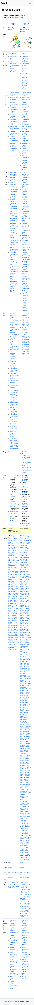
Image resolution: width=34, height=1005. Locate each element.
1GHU (22, 889)
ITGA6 (27, 666)
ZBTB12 (22, 856)
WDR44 (26, 851)
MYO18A (22, 711)
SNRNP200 (23, 801)
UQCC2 (22, 839)
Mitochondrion (14, 55)
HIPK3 (25, 655)
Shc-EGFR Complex (13, 71)
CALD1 (10, 547)
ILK (9, 590)
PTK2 (10, 629)
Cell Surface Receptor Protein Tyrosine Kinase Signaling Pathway (13, 925)
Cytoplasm (13, 53)
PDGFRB (14, 617)
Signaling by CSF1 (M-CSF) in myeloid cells (14, 446)
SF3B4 (22, 781)
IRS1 (9, 593)
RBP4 (26, 770)
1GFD (25, 888)
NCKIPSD (23, 714)
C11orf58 (10, 544)
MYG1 (22, 709)
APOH (22, 557)
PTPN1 (22, 759)
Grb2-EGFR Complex (25, 88)
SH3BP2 (22, 786)
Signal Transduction (25, 173)
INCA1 (22, 663)
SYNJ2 (22, 818)
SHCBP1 (10, 637)
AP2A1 (10, 539)
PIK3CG (28, 736)
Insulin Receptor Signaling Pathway (12, 195)
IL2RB (16, 586)
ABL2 (21, 540)
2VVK (22, 898)
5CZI (9, 888)
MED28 (27, 694)
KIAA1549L (23, 677)
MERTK (26, 695)
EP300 (26, 622)
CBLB (17, 547)
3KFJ (21, 903)
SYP (26, 818)
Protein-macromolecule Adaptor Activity (26, 151)
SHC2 (22, 793)
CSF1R (10, 557)
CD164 (25, 581)
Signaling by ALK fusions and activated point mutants (26, 348)
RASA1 (17, 634)
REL (29, 770)
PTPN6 (15, 632)
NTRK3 (10, 614)
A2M (25, 537)
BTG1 (22, 573)
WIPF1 (22, 852)
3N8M (28, 905)
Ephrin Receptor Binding (12, 143)
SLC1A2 (27, 798)
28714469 (24, 499)
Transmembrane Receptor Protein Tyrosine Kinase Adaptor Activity (14, 101)
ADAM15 (28, 542)
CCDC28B (26, 579)
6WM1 (25, 913)
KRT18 (13, 597)
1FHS (29, 884)
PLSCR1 (10, 624)
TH (17, 532)
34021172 (13, 513)
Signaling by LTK (25, 354)
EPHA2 (14, 564)
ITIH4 (25, 668)
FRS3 (22, 643)
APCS (26, 556)
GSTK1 (26, 651)
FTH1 (25, 643)
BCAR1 (28, 568)
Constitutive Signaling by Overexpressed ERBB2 (14, 417)
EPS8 (13, 566)
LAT (25, 680)
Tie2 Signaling (14, 350)
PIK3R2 (10, 620)
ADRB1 (22, 544)
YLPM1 (22, 854)
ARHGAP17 (23, 559)
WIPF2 (26, 852)
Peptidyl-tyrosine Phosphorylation (14, 984)
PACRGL (22, 724)
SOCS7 (22, 805)
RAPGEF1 (11, 634)
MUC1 (25, 707)
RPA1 (22, 777)
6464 (9, 863)
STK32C (22, 813)
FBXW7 (16, 571)
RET (12, 636)
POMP (27, 745)
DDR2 (17, 561)
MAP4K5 (28, 689)
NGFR (10, 610)
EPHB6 (27, 626)
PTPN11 (10, 631)
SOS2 (13, 639)
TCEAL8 (22, 823)
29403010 (12, 496)
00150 (22, 868)
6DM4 (13, 888)
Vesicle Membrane (25, 79)
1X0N (28, 893)
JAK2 (13, 595)
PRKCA (16, 626)
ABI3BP (22, 539)
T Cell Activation (25, 233)
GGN (27, 646)
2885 (21, 863)
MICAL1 (26, 699)
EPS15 (26, 627)
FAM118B (11, 571)
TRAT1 (22, 832)
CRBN (26, 597)
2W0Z (22, 900)
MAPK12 (27, 690)
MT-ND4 (22, 706)
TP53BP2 (23, 830)
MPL (13, 607)
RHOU (25, 774)
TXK (29, 835)
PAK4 (29, 726)
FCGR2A (10, 573)
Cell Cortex (25, 73)
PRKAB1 (27, 748)
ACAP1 (26, 540)
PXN (21, 765)
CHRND (27, 591)
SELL (21, 779)
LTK (16, 598)
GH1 (15, 579)
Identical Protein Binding (26, 156)
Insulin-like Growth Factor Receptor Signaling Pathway (14, 256)
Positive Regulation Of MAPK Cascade (14, 234)
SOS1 (10, 639)
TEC (12, 644)
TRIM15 (13, 646)
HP (21, 660)
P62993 (27, 878)
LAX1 (21, 682)
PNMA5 (28, 741)
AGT (21, 547)
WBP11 (22, 849)
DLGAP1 (22, 608)
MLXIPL (22, 701)
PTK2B (14, 629)
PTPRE (27, 764)
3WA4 (29, 908)
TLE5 (21, 827)
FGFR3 (27, 637)
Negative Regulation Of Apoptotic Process (14, 227)
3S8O (25, 908)
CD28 (25, 585)
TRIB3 (26, 832)
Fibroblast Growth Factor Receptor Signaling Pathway (26, 199)
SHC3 (25, 793)
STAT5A (13, 641)
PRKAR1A (23, 750)
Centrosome (25, 63)
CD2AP (22, 586)
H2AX (23, 653)
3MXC (25, 903)
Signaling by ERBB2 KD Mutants (13, 423)
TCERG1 (27, 823)
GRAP (13, 581)
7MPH (26, 915)
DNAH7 (10, 532)
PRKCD (10, 627)
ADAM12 (22, 542)
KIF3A (29, 677)
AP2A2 (15, 539)
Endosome (25, 58)
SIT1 (27, 796)
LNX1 (25, 683)
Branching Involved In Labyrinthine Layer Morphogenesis (26, 288)
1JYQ (22, 891)
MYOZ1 (28, 711)
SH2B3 (27, 782)
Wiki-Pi (4, 3)
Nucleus (24, 53)
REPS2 (27, 772)
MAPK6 (10, 603)
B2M (24, 568)
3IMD (28, 900)
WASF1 (26, 846)
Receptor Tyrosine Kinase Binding (14, 138)
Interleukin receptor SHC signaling (13, 411)
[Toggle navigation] (30, 3)
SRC (9, 641)
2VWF (25, 898)
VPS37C (25, 844)
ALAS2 (27, 549)
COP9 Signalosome (25, 76)
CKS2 (22, 593)
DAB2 (22, 603)
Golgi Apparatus (25, 61)
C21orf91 (28, 574)
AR (12, 540)
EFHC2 (27, 619)
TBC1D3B (23, 820)
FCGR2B (28, 636)
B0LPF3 (22, 878)
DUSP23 (14, 562)
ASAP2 (22, 566)
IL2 (13, 586)
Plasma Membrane (13, 62)
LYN (9, 600)
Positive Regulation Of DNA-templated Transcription (14, 248)
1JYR (25, 891)
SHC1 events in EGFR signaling (14, 347)
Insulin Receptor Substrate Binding (24, 161)
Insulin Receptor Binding (12, 116)
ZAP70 (14, 649)
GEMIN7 (10, 579)
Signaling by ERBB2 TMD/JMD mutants (13, 434)
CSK (14, 559)
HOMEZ (28, 658)
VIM (21, 844)
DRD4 (22, 615)
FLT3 (14, 532)
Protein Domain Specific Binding (26, 145)
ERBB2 (10, 568)
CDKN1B (27, 588)
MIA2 (21, 699)
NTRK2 (15, 612)
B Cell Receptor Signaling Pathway (26, 281)
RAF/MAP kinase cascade (14, 374)
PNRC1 (22, 743)
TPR (9, 646)
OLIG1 (26, 723)
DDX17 (27, 607)
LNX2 (29, 683)
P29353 (10, 878)
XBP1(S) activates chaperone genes (13, 357)
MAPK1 (10, 602)
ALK (13, 537)
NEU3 (22, 716)
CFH (26, 590)
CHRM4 (22, 591)
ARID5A (22, 564)
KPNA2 (25, 678)
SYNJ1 (28, 817)
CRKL (13, 556)
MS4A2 (22, 702)
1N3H (13, 883)
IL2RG (10, 588)
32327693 (12, 501)
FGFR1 (10, 574)
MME (9, 607)
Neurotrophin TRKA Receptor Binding (14, 128)
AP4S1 (22, 556)
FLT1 (9, 576)
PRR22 (22, 752)
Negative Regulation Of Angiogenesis (14, 201)
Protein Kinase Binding (26, 136)
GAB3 (22, 646)
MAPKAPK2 (11, 605)
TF (24, 825)
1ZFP (21, 895)
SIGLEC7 (23, 796)
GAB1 (10, 578)
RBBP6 (27, 769)
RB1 (9, 636)
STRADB (27, 813)
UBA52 (26, 837)
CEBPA (22, 590)
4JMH (13, 886)
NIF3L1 (26, 718)
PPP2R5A (11, 626)
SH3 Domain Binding (25, 132)
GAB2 (13, 578)
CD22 (13, 549)
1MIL (9, 883)
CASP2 (22, 578)
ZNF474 (22, 859)
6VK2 (21, 913)
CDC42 (22, 588)
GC (25, 646)
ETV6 (28, 632)
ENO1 (22, 622)
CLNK (25, 593)
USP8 (27, 840)
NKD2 (22, 719)
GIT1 (24, 648)
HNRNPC (23, 656)
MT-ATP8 (27, 704)
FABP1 (22, 634)
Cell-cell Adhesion (12, 291)
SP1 (17, 639)
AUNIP (27, 566)
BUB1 (16, 542)
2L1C (9, 886)
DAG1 (10, 561)
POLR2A (22, 745)
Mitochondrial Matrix (13, 57)
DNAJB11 (23, 610)
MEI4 (21, 695)
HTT (27, 660)
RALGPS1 (26, 765)
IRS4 (28, 665)
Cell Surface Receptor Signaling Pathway (13, 943)
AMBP (26, 550)
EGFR (10, 564)
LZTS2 (27, 685)
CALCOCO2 (11, 545)
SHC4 (29, 793)
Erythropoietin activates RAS (14, 403)
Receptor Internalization (26, 224)
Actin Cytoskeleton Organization (13, 206)
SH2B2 (16, 636)
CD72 (26, 586)
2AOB (29, 895)
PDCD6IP (23, 730)
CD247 (10, 550)
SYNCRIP (23, 817)
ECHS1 (22, 619)
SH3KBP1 (23, 788)
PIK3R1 (16, 619)
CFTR (16, 554)
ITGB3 (16, 593)
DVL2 (21, 617)
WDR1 (22, 851)
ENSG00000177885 (25, 873)
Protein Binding (14, 131)
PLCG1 (15, 620)
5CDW (29, 910)
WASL (26, 847)
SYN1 (24, 815)
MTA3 (22, 707)
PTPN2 (10, 632)
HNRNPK (23, 658)
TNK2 (22, 828)
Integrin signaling (12, 352)
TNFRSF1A (27, 827)
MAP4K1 (13, 600)
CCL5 (21, 581)
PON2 (22, 747)
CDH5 (13, 552)
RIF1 (28, 774)
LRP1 (13, 598)
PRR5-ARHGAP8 (24, 752)
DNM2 (22, 612)
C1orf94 (26, 573)
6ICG (21, 912)
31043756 (13, 477)
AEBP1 (22, 545)
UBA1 (22, 837)
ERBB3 (15, 568)
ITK (29, 668)
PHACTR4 (23, 733)
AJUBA (22, 549)
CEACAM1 (11, 554)
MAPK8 (15, 603)
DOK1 (10, 562)
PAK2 (25, 726)
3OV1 (21, 906)
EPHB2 (22, 626)
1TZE (25, 893)
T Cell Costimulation (26, 221)
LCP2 (9, 598)
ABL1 (26, 539)
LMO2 (22, 683)
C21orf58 (22, 574)
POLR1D (27, 743)
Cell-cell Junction (24, 71)
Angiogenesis (13, 172)
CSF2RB (15, 557)
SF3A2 (26, 779)
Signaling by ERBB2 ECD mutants (13, 428)
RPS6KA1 (26, 777)
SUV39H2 (16, 643)
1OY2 (16, 883)
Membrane (25, 82)
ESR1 (14, 569)
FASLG (27, 634)
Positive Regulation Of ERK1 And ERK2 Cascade (14, 263)
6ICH (25, 912)
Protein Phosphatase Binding (25, 140)
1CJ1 (25, 884)
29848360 (24, 501)
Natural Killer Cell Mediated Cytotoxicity (26, 237)
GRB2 (25, 24)
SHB (27, 789)
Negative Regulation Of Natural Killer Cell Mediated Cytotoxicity (26, 257)
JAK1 (21, 670)
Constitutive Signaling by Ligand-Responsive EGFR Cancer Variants (14, 318)
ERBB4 (10, 569)
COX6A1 (27, 595)
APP (9, 540)
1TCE (17, 884)
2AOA (25, 895)
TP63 (27, 830)
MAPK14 (15, 602)
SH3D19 (28, 786)
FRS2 (27, 641)
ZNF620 (27, 859)
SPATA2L (26, 806)
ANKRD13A (23, 552)
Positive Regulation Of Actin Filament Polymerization (26, 215)
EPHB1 (27, 624)
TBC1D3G (23, 822)
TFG (26, 825)
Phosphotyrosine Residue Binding (14, 94)
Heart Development (13, 183)
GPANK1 (22, 649)
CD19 (21, 583)
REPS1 (22, 772)
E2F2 (25, 617)
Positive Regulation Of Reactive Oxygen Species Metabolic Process (26, 305)
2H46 (21, 896)
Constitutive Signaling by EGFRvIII (13, 370)
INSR (14, 591)
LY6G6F (22, 685)
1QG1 (10, 884)
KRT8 (22, 680)
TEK (15, 644)
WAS (21, 846)
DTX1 (25, 615)
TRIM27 (22, 834)
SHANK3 (22, 789)
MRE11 (27, 701)
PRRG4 (28, 755)
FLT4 (13, 576)
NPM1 (14, 610)
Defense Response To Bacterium (13, 221)
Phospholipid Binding (13, 134)
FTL (28, 643)
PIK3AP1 (28, 735)
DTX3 (28, 615)
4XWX (17, 886)
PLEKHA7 (23, 741)
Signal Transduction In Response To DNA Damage (26, 244)
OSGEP (10, 615)
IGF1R (10, 586)
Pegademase (25, 452)
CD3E (14, 550)
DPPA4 (22, 614)
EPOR (10, 566)
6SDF (28, 912)
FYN (16, 576)
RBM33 (22, 770)
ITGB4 (10, 595)
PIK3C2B (11, 619)
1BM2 (25, 883)
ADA (29, 540)
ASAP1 (27, 564)
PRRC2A (22, 755)
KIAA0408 (23, 675)
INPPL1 (10, 591)
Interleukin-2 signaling (13, 400)
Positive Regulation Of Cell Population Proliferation (14, 188)
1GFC (22, 888)
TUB (27, 835)
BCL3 (9, 542)
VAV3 (9, 649)
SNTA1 (22, 803)
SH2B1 (26, 781)
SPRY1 (22, 808)
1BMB (22, 884)
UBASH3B (11, 648)
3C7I (25, 900)
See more (11, 988)
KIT (9, 597)
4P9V (21, 910)
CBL (14, 547)
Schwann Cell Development (26, 205)
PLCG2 (10, 622)
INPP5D (13, 590)
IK (29, 660)
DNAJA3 (28, 608)
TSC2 (26, 834)
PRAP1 (22, 748)
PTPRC (22, 764)
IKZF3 (22, 661)
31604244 (24, 493)
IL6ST (17, 588)
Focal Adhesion (14, 65)
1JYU (28, 891)
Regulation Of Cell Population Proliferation (14, 216)
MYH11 (26, 709)
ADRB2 (27, 544)
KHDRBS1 (23, 672)
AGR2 (26, 545)
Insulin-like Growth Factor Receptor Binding (14, 122)
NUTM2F (27, 721)
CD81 (9, 552)
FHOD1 (22, 639)
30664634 (12, 484)
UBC (29, 837)
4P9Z (25, 910)
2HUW (29, 896)
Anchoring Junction (13, 67)
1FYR (22, 886)
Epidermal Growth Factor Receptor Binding (14, 110)
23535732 (13, 510)
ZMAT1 (22, 857)
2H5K (25, 896)
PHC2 (28, 733)
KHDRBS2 (23, 673)
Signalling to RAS (13, 340)
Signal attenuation (13, 378)
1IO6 (28, 889)
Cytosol (12, 60)
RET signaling (14, 390)
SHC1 (13, 24)
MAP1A (22, 687)
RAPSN (29, 767)
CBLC (10, 549)
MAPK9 (28, 692)
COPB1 (22, 595)
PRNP (28, 750)
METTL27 (26, 697)
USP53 (27, 839)
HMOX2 (14, 585)
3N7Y (21, 905)
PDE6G (22, 731)
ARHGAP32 (23, 561)
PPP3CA (26, 747)
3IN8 (27, 901)
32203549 (24, 511)
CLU (28, 593)
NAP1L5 (26, 712)
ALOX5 (22, 550)
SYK (9, 644)
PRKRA (15, 627)
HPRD (13, 17)
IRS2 (13, 593)
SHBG (22, 791)
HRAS (24, 660)
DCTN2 (27, 605)
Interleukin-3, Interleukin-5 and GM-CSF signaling (13, 364)
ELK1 (28, 620)
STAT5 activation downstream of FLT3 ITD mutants (26, 331)
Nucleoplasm (25, 55)
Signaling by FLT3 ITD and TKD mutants (26, 337)
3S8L (28, 906)
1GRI (25, 889)
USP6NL (22, 840)
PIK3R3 (22, 740)
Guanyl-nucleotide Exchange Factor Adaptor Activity (26, 112)
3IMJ (21, 901)
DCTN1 (22, 605)
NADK (22, 712)
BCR (13, 542)
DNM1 (28, 610)
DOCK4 (26, 612)
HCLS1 (27, 653)
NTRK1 (10, 612)
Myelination (25, 240)
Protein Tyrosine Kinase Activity (14, 949)
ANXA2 (28, 554)
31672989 (24, 506)
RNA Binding (25, 97)
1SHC (13, 884)
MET (17, 605)
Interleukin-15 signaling (13, 393)
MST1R (16, 608)
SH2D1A (22, 784)
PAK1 (10, 617)
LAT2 (27, 680)
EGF (21, 620)
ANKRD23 (23, 554)
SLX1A (22, 799)
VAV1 (16, 648)
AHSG (25, 547)
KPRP (29, 678)
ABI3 (28, 537)
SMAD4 (16, 637)
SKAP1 (22, 798)
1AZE (22, 883)
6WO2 (22, 915)
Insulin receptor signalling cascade (14, 382)
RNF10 (22, 776)
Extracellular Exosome (25, 84)
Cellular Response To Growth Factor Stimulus (14, 270)
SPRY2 (27, 808)
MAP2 (26, 687)
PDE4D (28, 730)
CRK (9, 556)
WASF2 (22, 847)
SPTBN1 (22, 810)
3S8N (21, 908)
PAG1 (14, 615)
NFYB (25, 716)
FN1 (25, 641)
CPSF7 (22, 597)
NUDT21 (15, 614)
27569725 (12, 506)
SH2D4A (28, 784)
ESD (21, 632)
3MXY (29, 903)
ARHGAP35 (23, 562)
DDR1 (13, 561)
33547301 (24, 481)
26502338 (25, 498)
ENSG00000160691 (13, 873)
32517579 (25, 488)
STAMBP (26, 811)
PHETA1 (22, 735)
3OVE (25, 906)
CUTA (29, 602)
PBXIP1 (22, 728)
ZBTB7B (27, 856)
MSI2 (26, 702)
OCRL (22, 723)
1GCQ (25, 886)
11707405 (26, 15)
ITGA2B (22, 666)
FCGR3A (16, 573)
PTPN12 (15, 631)
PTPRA (27, 762)
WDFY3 (27, 849)
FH (30, 637)
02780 (10, 868)
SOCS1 (27, 803)
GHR (9, 581)
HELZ (22, 655)
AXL (14, 540)
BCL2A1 (22, 569)
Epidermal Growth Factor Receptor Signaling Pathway (14, 177)
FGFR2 (15, 574)
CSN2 (22, 602)
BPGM (26, 571)
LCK (16, 597)
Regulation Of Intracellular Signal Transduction (14, 958)
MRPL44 (10, 608)
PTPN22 (27, 760)
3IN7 (25, 901)
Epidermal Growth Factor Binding (14, 148)
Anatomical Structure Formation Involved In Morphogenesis (26, 274)
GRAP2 (10, 583)
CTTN (25, 602)
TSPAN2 (22, 835)
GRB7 (10, 585)
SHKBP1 (22, 794)
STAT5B (10, 643)
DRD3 (26, 614)
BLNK (22, 571)
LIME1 (29, 682)
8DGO (22, 917)
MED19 (22, 694)
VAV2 (25, 842)
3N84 (25, 905)
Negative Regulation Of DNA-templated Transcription (14, 241)
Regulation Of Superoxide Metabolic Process (14, 285)
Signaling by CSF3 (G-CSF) (14, 439)
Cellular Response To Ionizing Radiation (25, 296)
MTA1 (26, 706)
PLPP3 (15, 622)
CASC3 (27, 576)
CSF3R (10, 559)
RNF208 (27, 776)
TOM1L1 (26, 828)
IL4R (13, 588)
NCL (27, 714)
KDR (17, 595)
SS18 (21, 811)
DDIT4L (22, 607)
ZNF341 (27, 857)
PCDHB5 (27, 728)
